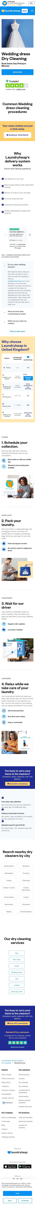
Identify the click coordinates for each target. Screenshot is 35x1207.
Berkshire (26, 866)
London (26, 897)
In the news (6, 1121)
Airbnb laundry (24, 1075)
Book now (17, 72)
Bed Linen (16, 959)
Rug (16, 953)
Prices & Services (8, 1078)
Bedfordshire (9, 866)
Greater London (9, 888)
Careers (4, 1129)
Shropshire (26, 904)
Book (25, 11)
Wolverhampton (26, 912)
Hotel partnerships (25, 1117)
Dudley (9, 880)
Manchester (9, 904)
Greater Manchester (26, 889)
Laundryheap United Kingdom (13, 1061)
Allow (17, 1193)
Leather (17, 985)
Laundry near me (8, 1098)
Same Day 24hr (16, 992)
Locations (5, 1086)
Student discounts (25, 1106)
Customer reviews (8, 1090)
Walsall (8, 912)
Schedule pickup (28, 378)
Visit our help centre (17, 331)
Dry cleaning (6, 1063)
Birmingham (9, 873)
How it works (6, 1075)
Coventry (26, 873)
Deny (10, 1200)
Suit (16, 979)
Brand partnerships (26, 1121)
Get (31, 3)
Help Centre (6, 1082)
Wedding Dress (16, 972)
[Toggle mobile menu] (32, 11)
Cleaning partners (8, 1137)
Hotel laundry (24, 1096)
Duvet (17, 966)
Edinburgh (26, 880)
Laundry (22, 1078)
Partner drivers (7, 1133)
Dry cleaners (23, 1086)
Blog (3, 1125)
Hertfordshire (9, 897)
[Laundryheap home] (11, 10)
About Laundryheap (9, 1117)
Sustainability (6, 1094)
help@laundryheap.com (16, 281)
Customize (25, 1200)
